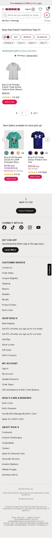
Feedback (49, 270)
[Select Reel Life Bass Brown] (12, 153)
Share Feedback (26, 211)
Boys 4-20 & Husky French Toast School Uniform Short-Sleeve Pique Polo (12, 87)
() (17, 97)
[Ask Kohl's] (47, 15)
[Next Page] (31, 113)
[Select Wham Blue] (42, 153)
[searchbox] (21, 15)
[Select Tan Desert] (18, 153)
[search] (5, 15)
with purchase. (26, 3)
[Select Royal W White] (30, 153)
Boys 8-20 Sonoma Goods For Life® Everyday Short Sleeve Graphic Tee (13, 159)
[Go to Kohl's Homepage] (13, 9)
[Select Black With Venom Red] (36, 153)
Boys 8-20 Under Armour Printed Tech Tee (37, 159)
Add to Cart (9, 102)
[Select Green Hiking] (6, 153)
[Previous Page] (17, 113)
